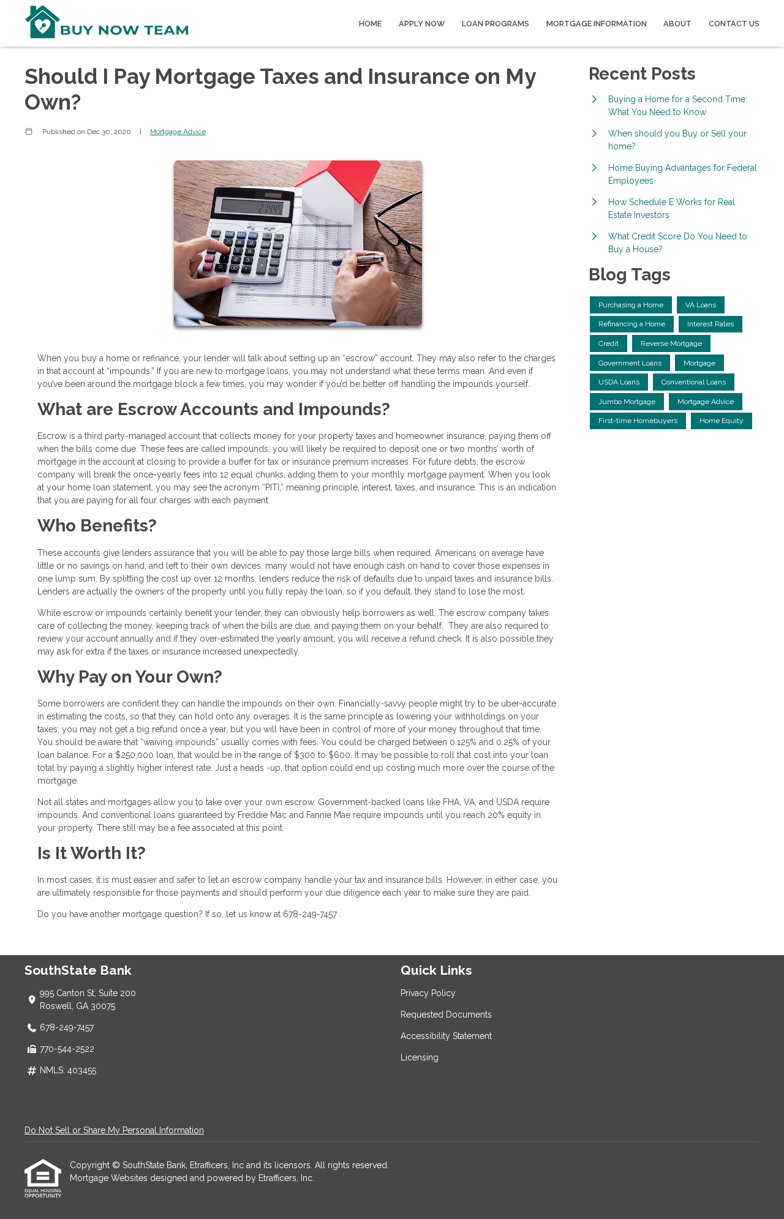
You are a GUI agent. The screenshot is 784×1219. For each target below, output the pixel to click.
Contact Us (734, 23)
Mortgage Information (596, 23)
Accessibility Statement (446, 1036)
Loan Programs (495, 23)
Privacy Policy (428, 993)
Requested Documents (446, 1014)
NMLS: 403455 (68, 1070)
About (677, 23)
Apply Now (422, 23)
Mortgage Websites (110, 1178)
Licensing (420, 1057)
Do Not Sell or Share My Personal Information (114, 1130)
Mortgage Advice (178, 131)
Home (370, 23)
